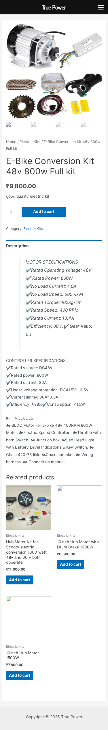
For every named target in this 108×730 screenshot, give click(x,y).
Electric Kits (30, 142)
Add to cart (43, 211)
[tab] (54, 245)
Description (17, 245)
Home (11, 142)
